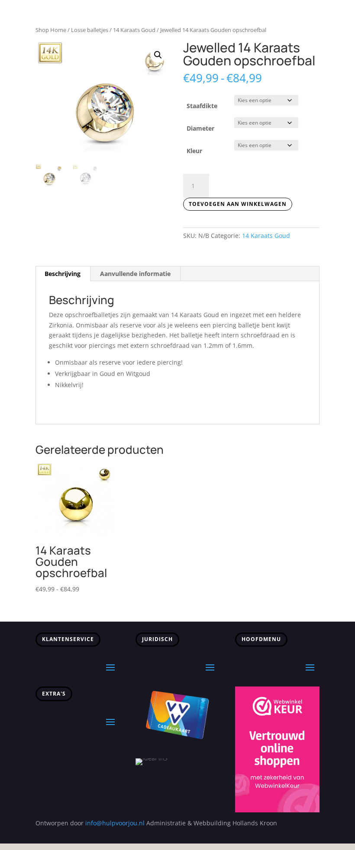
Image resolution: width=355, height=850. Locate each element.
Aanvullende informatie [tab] (135, 273)
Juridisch (157, 639)
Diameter (200, 128)
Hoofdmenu (261, 639)
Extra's (54, 693)
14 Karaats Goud (134, 30)
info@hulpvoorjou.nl (115, 823)
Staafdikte (202, 106)
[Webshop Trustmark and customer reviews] (277, 810)
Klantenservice (68, 639)
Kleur (194, 151)
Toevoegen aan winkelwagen (238, 204)
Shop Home (51, 30)
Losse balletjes (89, 30)
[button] (158, 55)
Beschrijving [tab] (63, 273)
